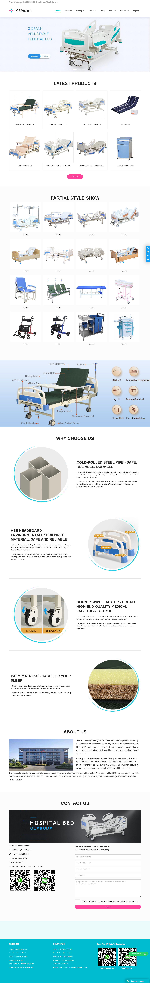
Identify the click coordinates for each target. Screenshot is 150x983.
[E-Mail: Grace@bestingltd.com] (148, 260)
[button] (66, 69)
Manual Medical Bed (16, 960)
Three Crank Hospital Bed (18, 956)
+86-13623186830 (28, 2)
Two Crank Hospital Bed (17, 953)
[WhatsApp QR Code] (148, 252)
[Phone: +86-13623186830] (148, 248)
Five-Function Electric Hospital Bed (21, 967)
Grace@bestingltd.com (49, 2)
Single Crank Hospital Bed (18, 949)
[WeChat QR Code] (148, 256)
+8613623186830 (68, 960)
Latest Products (75, 83)
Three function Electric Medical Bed (21, 964)
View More (76, 177)
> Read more (16, 780)
